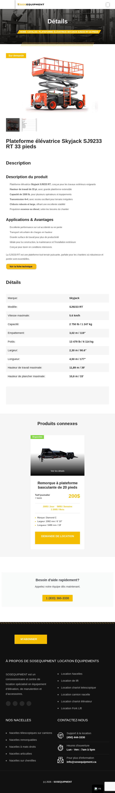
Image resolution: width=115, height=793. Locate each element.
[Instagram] (15, 703)
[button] (31, 639)
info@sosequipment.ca (81, 761)
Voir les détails (57, 471)
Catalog (32, 32)
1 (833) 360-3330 (57, 598)
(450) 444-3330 (76, 737)
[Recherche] (107, 5)
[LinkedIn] (28, 703)
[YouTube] (22, 703)
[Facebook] (8, 703)
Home (23, 32)
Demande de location (60, 535)
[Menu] (7, 4)
